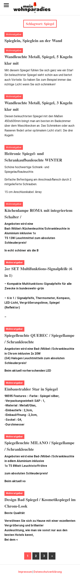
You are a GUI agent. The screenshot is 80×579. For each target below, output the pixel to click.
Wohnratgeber (13, 34)
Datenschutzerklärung (48, 571)
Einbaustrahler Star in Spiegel (31, 389)
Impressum (25, 571)
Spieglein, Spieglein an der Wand (33, 40)
